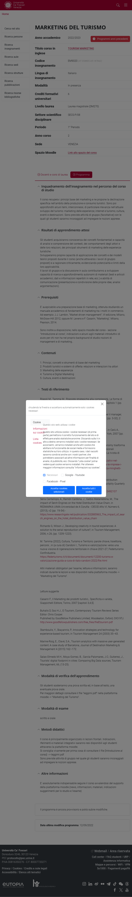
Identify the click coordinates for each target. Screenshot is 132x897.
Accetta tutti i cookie (88, 490)
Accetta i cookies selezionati (59, 490)
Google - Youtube (75, 475)
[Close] (102, 404)
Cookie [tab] (37, 422)
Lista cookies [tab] (37, 440)
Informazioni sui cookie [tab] (40, 430)
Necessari (52, 475)
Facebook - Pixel (56, 481)
